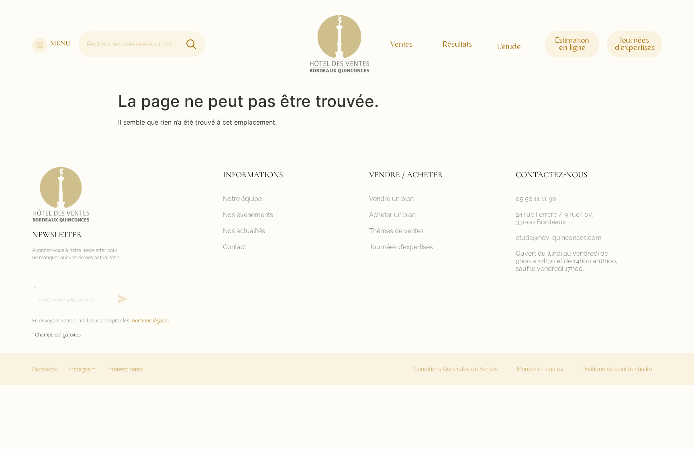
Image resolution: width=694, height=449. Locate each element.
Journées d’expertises (401, 247)
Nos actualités (244, 231)
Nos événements (248, 215)
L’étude (509, 47)
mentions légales (150, 321)
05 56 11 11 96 (536, 199)
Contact (234, 247)
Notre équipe (242, 199)
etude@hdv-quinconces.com (559, 238)
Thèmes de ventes (396, 231)
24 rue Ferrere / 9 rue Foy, (554, 214)
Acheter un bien (392, 215)
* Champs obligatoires (56, 334)
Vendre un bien (391, 199)
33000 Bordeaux (541, 222)
